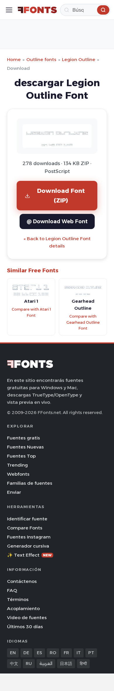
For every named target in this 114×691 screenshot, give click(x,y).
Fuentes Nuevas (25, 447)
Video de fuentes (27, 617)
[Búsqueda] (103, 10)
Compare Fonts (24, 528)
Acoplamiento (23, 608)
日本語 (66, 663)
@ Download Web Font (57, 221)
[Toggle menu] (9, 10)
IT (79, 652)
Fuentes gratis (23, 438)
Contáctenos (22, 581)
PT (91, 652)
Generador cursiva (28, 546)
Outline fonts (41, 59)
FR (66, 652)
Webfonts (18, 474)
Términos (18, 599)
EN (13, 652)
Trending (17, 465)
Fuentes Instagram (29, 537)
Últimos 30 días (25, 626)
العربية (45, 663)
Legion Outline (78, 59)
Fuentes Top (21, 456)
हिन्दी (83, 663)
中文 (14, 663)
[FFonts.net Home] (37, 9)
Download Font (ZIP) (61, 195)
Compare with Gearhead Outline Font (83, 322)
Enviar (14, 492)
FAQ (12, 590)
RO (53, 652)
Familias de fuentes (29, 483)
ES (39, 652)
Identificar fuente (27, 519)
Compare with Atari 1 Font (31, 312)
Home (14, 59)
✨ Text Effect (29, 555)
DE (26, 652)
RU (29, 663)
